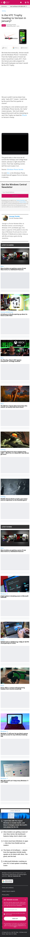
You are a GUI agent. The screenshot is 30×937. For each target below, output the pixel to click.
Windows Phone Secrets (15, 169)
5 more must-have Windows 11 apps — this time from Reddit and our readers (15, 843)
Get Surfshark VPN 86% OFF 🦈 (18, 6)
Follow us (17, 48)
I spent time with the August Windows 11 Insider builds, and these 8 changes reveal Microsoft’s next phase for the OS (15, 824)
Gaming (4, 11)
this (8, 173)
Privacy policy (5, 894)
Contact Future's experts (8, 891)
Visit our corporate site (14, 876)
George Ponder (12, 25)
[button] (28, 2)
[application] (15, 142)
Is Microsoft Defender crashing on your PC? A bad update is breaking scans (15, 863)
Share (5, 48)
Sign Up (15, 918)
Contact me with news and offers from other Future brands (15, 914)
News (3, 25)
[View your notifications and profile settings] (20, 2)
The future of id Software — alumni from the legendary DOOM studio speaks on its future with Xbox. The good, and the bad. (15, 853)
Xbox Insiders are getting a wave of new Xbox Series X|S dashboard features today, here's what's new (15, 834)
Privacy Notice (22, 202)
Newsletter (25, 48)
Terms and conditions (8, 887)
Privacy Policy (21, 924)
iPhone (24, 115)
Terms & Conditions (13, 925)
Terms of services (21, 200)
